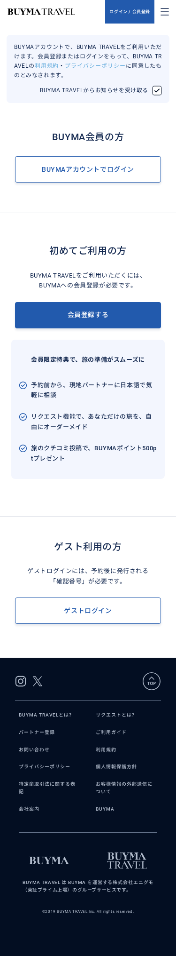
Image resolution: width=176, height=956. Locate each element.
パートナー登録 (37, 732)
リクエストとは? (115, 714)
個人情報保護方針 (116, 766)
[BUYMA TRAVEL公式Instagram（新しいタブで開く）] (20, 681)
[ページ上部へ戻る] (151, 681)
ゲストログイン (88, 610)
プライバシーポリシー (95, 66)
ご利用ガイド (111, 732)
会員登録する (88, 315)
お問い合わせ (34, 749)
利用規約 (47, 66)
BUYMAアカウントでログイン (88, 169)
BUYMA (105, 809)
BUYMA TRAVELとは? (45, 714)
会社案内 (29, 809)
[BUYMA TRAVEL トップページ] (56, 11)
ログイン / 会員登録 (129, 11)
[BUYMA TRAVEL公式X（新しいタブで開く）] (37, 681)
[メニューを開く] (164, 11)
